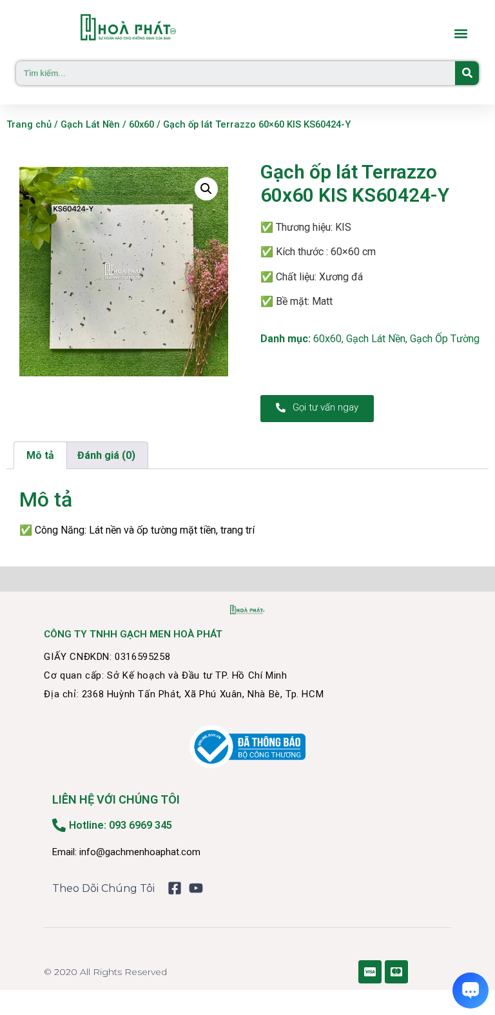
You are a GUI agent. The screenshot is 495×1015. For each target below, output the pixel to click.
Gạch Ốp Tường (445, 339)
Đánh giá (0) (106, 455)
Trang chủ (29, 124)
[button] (460, 33)
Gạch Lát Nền (90, 124)
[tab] (40, 455)
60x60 (141, 124)
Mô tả (40, 455)
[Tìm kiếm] (467, 73)
